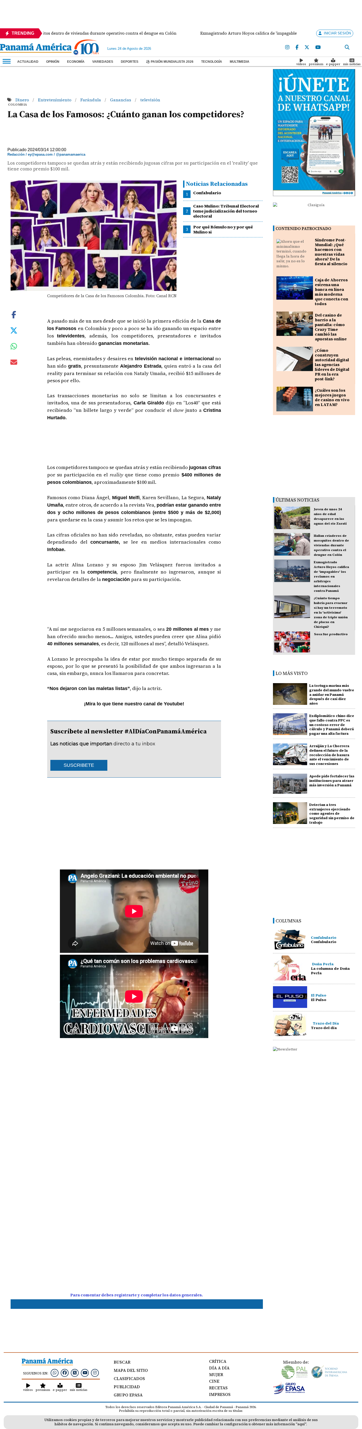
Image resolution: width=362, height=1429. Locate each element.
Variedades (102, 62)
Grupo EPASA (128, 1395)
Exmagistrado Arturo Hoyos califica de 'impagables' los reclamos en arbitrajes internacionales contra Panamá (331, 576)
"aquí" (301, 1424)
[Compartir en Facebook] (13, 314)
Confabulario (207, 193)
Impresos (220, 1394)
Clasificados (129, 1378)
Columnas (288, 920)
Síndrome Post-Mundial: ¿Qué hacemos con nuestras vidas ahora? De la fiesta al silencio (331, 252)
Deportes (129, 62)
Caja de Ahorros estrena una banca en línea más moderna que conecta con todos (331, 291)
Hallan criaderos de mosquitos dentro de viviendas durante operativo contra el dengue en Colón (331, 545)
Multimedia (239, 62)
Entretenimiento (55, 100)
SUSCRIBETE (79, 765)
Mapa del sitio (131, 1370)
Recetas (218, 1388)
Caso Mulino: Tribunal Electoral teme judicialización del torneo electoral (226, 211)
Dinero (22, 100)
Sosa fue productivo (331, 634)
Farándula (91, 100)
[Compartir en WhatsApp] (14, 347)
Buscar (122, 1362)
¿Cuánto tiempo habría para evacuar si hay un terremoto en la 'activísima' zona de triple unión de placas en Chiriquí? (331, 612)
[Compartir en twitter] (13, 330)
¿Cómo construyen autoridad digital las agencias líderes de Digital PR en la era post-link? (332, 365)
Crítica (217, 1361)
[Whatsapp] (54, 1373)
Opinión (52, 62)
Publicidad (127, 1387)
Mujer (216, 1374)
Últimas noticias (297, 500)
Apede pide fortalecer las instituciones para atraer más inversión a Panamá (331, 780)
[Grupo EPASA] (289, 1393)
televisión (150, 100)
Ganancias (121, 100)
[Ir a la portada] (36, 48)
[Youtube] (318, 47)
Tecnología (211, 62)
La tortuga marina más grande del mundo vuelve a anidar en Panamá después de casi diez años (331, 694)
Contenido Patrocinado (303, 228)
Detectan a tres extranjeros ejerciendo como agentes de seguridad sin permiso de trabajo (331, 814)
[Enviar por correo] (13, 363)
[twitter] (306, 47)
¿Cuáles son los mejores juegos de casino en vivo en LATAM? (332, 397)
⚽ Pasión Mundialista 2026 (169, 62)
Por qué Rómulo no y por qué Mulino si (223, 229)
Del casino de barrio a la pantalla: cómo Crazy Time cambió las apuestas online (331, 327)
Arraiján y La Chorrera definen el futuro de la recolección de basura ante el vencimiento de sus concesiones (329, 755)
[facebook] (296, 47)
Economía (76, 62)
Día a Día (219, 1368)
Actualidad (27, 62)
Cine (214, 1381)
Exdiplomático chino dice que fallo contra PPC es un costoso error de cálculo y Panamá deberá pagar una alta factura (331, 725)
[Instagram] (287, 47)
